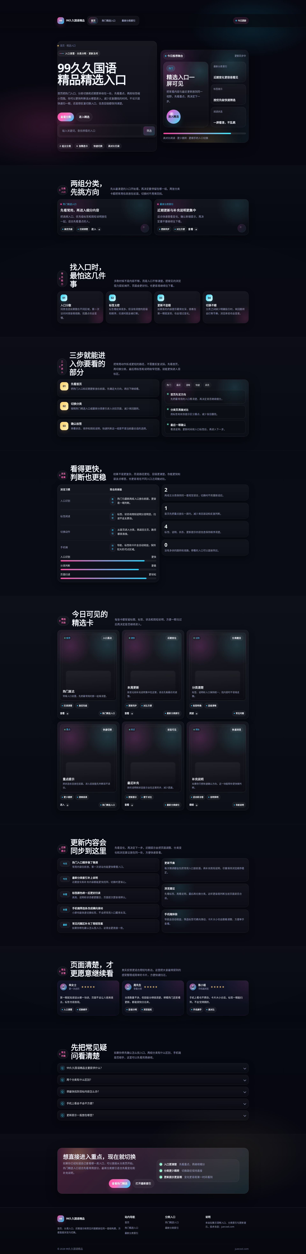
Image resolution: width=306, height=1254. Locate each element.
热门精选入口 (108, 20)
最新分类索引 (128, 20)
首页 (93, 20)
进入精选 (84, 117)
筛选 (149, 130)
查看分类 (66, 117)
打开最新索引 (143, 1183)
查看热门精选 (119, 1183)
